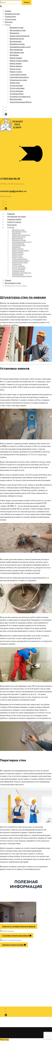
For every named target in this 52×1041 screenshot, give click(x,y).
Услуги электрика (16, 91)
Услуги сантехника (17, 88)
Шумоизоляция (16, 99)
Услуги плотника (16, 85)
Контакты (8, 22)
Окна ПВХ (8, 973)
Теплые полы (15, 82)
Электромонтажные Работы (20, 102)
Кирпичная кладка (17, 38)
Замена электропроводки (19, 36)
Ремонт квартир (16, 66)
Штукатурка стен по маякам (23, 297)
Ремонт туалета (16, 71)
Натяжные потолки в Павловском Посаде (19, 976)
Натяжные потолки (12, 14)
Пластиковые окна (17, 52)
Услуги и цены (10, 19)
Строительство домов (18, 80)
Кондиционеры (16, 41)
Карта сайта (9, 978)
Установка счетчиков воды (20, 96)
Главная (8, 11)
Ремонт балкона (16, 58)
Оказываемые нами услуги (20, 47)
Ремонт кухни (15, 69)
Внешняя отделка (16, 27)
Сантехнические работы (19, 77)
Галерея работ (10, 16)
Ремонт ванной (15, 63)
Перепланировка (16, 49)
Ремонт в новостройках (19, 60)
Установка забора (16, 93)
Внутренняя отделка (18, 30)
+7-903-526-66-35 (10, 178)
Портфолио (14, 55)
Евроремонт (14, 33)
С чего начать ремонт (18, 74)
